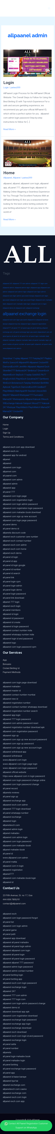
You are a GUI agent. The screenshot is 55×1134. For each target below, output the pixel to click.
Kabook (36, 399)
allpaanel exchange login (24, 313)
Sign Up (6, 432)
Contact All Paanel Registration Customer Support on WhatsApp (28, 1125)
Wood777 (37, 403)
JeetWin (23, 366)
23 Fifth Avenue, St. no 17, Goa (17, 895)
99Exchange (9, 403)
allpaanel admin (8, 288)
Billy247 (6, 395)
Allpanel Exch (43, 366)
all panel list (24, 336)
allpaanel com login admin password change (18, 296)
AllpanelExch (9, 374)
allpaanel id (32, 320)
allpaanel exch (21, 308)
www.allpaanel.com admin (12, 348)
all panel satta (47, 344)
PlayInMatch (9, 391)
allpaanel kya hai (14, 324)
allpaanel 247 (7, 283)
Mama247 (8, 399)
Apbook (6, 387)
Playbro (48, 358)
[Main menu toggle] (49, 8)
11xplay (16, 358)
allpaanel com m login (39, 304)
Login (8, 82)
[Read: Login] (27, 63)
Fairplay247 (38, 358)
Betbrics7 (32, 370)
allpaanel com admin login (17, 292)
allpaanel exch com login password (15, 320)
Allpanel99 (24, 362)
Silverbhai (7, 358)
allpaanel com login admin (36, 292)
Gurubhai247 (33, 379)
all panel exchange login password (25, 332)
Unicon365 (41, 391)
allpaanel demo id (9, 308)
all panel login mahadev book (39, 336)
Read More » (9, 129)
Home (9, 172)
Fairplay (27, 383)
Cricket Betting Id (11, 668)
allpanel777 (7, 328)
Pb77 (43, 374)
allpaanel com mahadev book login (18, 304)
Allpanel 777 (26, 358)
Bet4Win (45, 383)
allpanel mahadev (9, 340)
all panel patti (29, 344)
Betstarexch (17, 383)
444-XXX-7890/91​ (11, 899)
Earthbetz (44, 379)
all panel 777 (15, 328)
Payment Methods (11, 672)
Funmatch (38, 395)
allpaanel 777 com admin (21, 283)
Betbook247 (22, 370)
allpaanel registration (38, 324)
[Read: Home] (27, 153)
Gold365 (36, 374)
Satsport (27, 403)
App (5, 660)
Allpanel (16, 177)
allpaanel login (26, 324)
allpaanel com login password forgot (22, 300)
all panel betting (36, 328)
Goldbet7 (41, 387)
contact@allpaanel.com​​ (14, 903)
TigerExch (15, 387)
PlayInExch (21, 379)
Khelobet (36, 383)
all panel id (15, 336)
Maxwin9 (15, 395)
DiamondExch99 (10, 366)
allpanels (38, 344)
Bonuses (7, 664)
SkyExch (20, 374)
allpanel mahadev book (24, 340)
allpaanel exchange (32, 308)
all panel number (18, 344)
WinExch (7, 383)
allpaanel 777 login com (39, 283)
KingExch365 (9, 379)
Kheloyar (11, 407)
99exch (44, 399)
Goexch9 (14, 362)
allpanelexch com (44, 332)
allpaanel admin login (22, 288)
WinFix (6, 362)
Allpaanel (7, 177)
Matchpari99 (21, 391)
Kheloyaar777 (26, 395)
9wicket (32, 391)
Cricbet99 (43, 362)
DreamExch (43, 370)
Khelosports (19, 399)
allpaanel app (35, 288)
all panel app (25, 328)
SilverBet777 (9, 370)
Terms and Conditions (13, 437)
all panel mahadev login (40, 340)
